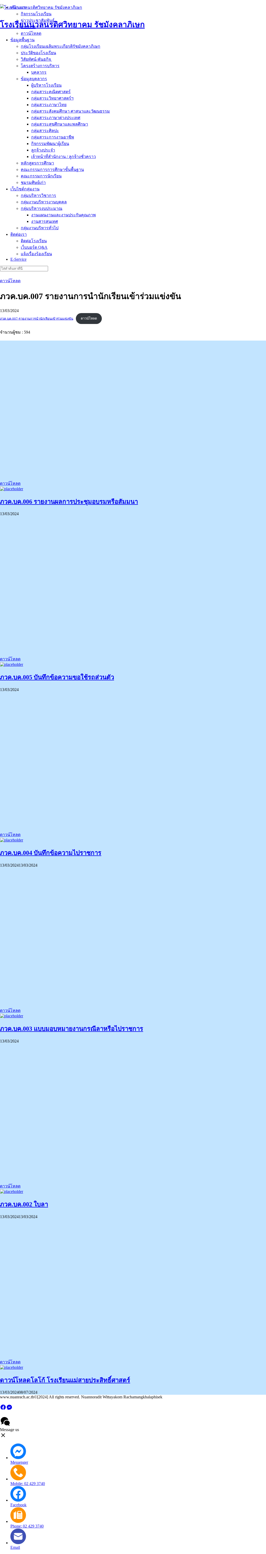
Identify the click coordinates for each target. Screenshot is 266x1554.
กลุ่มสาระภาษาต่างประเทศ (55, 117)
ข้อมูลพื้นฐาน (22, 40)
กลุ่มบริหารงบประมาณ (41, 208)
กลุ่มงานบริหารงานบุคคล (44, 202)
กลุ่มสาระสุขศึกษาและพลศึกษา (59, 124)
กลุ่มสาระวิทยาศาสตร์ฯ (52, 98)
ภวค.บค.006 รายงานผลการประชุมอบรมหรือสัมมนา (69, 501)
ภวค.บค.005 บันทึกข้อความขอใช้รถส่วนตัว (57, 677)
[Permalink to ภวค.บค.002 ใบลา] (11, 1191)
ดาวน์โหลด (10, 281)
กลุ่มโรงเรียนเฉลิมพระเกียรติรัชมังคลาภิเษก (60, 46)
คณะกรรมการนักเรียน (41, 176)
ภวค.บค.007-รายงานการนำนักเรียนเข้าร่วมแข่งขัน (36, 318)
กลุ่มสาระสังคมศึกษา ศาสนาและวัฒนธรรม (70, 111)
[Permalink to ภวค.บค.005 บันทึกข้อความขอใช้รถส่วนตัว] (11, 664)
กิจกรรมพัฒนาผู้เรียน (50, 143)
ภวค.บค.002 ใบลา (24, 1204)
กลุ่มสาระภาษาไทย (48, 104)
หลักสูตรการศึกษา (37, 163)
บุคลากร (38, 72)
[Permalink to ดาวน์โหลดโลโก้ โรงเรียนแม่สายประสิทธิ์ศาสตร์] (11, 1367)
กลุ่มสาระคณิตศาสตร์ (51, 91)
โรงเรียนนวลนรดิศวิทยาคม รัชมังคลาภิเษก (72, 24)
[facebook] (3, 1409)
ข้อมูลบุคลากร (34, 79)
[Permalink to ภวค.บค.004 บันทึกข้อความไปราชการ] (11, 840)
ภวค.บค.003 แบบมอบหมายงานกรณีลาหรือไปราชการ (71, 1028)
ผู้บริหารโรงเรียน (46, 85)
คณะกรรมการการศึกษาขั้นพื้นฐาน (52, 169)
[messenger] (9, 1409)
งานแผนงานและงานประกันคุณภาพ (63, 215)
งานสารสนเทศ (44, 221)
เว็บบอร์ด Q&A (34, 247)
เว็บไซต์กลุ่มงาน (24, 189)
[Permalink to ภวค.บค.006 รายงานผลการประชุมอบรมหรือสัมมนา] (11, 489)
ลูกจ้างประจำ (43, 150)
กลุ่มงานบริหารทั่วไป (39, 228)
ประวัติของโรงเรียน (38, 53)
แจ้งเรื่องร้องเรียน (36, 254)
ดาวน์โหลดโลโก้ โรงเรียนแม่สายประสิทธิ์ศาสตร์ (65, 1380)
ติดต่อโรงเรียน (34, 241)
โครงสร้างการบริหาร (40, 66)
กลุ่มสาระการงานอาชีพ (52, 137)
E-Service (18, 259)
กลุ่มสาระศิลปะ (45, 130)
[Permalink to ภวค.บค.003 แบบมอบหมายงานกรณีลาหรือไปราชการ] (11, 1016)
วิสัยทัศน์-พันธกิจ (36, 59)
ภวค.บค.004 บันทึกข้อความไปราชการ (50, 852)
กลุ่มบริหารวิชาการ (38, 195)
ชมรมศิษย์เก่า (33, 182)
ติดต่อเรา (18, 234)
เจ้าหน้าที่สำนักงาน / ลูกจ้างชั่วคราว (63, 156)
